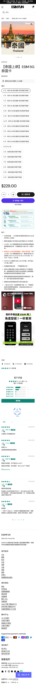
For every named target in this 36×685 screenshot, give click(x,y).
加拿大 (3, 575)
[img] (5, 427)
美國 (2, 572)
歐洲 (2, 560)
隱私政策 (4, 594)
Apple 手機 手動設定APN (9, 604)
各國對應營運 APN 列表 (8, 609)
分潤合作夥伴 (5, 621)
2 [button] (15, 520)
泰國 (7, 18)
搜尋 (2, 586)
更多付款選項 (18, 204)
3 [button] (18, 520)
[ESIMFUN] (17, 7)
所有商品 (4, 589)
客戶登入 (4, 649)
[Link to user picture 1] (5, 472)
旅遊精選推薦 (5, 591)
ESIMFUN (15, 679)
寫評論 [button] (18, 401)
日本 (2, 555)
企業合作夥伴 (5, 626)
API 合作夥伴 (5, 618)
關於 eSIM (4, 599)
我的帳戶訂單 (5, 651)
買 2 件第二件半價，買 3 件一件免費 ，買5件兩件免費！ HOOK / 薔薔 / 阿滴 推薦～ (18, 2)
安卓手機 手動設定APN (8, 607)
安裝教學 (4, 597)
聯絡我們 (4, 628)
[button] (33, 7)
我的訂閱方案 (5, 654)
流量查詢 (4, 602)
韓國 (2, 557)
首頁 (2, 18)
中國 (2, 567)
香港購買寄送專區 (6, 577)
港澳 (2, 565)
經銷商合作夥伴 (6, 623)
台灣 (2, 562)
